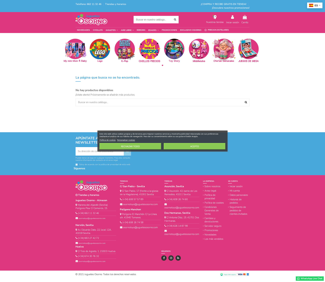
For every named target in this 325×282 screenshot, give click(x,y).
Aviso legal (210, 190)
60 (186, 199)
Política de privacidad (210, 196)
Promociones (211, 230)
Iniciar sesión (236, 186)
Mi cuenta (235, 190)
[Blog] (178, 258)
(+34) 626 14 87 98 (177, 226)
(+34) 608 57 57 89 (133, 199)
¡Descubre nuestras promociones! (230, 8)
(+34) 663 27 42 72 (88, 238)
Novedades (210, 234)
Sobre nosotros (212, 186)
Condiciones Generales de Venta (212, 210)
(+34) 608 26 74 (175, 199)
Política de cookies (214, 202)
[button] (153, 30)
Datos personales (239, 195)
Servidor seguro (213, 226)
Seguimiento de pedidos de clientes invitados (238, 210)
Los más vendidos (214, 239)
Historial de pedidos (236, 201)
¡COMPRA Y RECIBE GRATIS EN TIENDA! (224, 4)
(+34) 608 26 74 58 (133, 222)
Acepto (194, 146)
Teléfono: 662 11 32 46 (89, 4)
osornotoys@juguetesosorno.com (92, 218)
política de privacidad (110, 164)
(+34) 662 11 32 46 (88, 213)
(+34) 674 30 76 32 (88, 256)
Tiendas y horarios (115, 4)
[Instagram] (171, 258)
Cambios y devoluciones (211, 220)
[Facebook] (164, 258)
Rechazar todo (130, 146)
